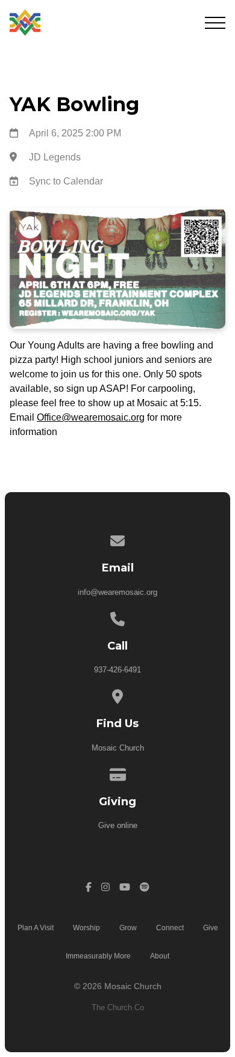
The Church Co (118, 1007)
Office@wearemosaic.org (91, 417)
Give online (117, 825)
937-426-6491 (117, 669)
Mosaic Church (118, 747)
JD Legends (55, 157)
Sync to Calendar (66, 181)
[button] (215, 23)
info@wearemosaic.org (117, 592)
